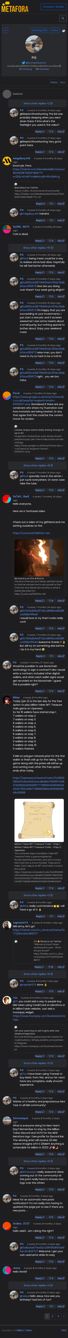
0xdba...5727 (21, 1223)
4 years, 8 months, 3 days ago (43, 1168)
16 (52, 967)
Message (38, 30)
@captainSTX (28, 984)
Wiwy (16, 697)
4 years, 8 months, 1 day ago (47, 922)
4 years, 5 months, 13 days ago (44, 138)
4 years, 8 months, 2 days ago (43, 1070)
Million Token (24, 1330)
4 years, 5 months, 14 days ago (44, 110)
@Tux (23, 1074)
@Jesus (24, 1296)
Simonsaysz (20, 1118)
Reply (38, 131)
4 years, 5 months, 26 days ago (44, 254)
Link (60, 131)
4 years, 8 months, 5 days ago (37, 997)
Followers (42, 69)
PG (22, 110)
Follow (54, 30)
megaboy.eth (21, 158)
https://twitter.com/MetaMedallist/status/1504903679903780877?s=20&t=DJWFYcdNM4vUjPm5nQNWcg (39, 173)
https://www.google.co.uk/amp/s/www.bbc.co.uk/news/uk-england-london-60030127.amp (38, 400)
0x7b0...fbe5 (21, 496)
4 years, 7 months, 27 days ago (37, 662)
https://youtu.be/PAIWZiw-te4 (31, 533)
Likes (62, 82)
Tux (15, 997)
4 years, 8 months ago (35, 697)
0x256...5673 (21, 226)
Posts (54, 82)
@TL (15, 1001)
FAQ (64, 1330)
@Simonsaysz (28, 1172)
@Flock (24, 258)
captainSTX (20, 922)
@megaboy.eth (29, 213)
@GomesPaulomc (36, 62)
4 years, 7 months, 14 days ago (40, 393)
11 (52, 1056)
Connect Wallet (53, 7)
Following (25, 69)
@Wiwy (24, 906)
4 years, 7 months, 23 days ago (44, 634)
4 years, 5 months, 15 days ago (44, 210)
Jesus (16, 1268)
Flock (16, 393)
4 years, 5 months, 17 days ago (44, 278)
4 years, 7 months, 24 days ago (44, 607)
